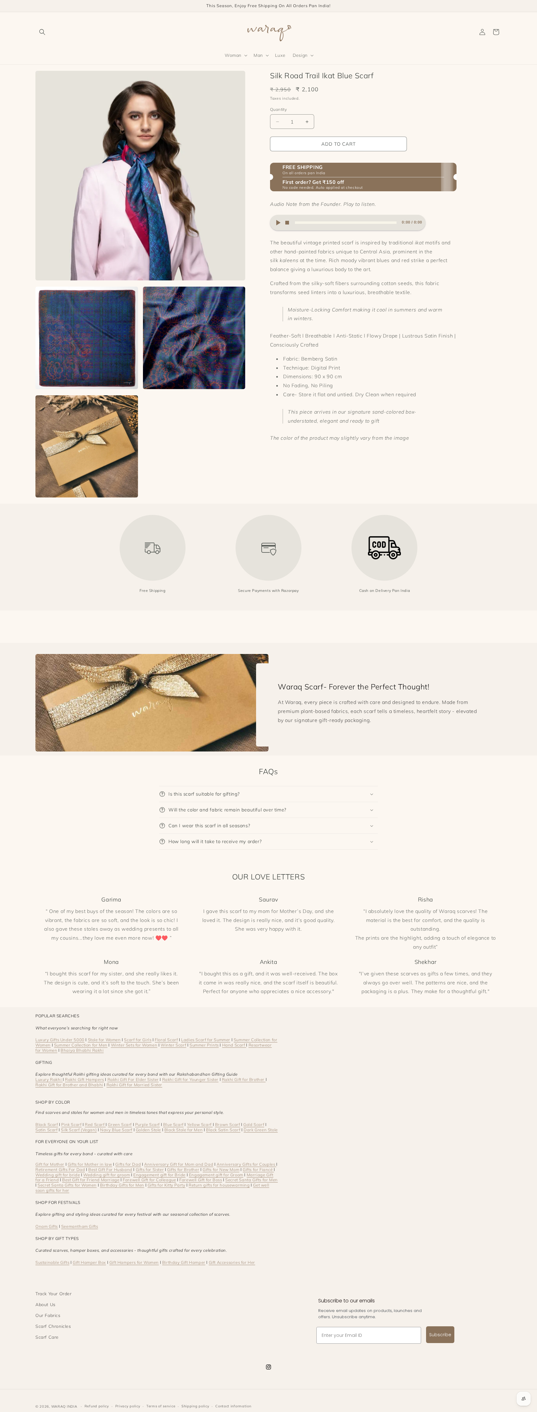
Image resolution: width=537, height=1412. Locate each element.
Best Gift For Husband (110, 1169)
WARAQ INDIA (64, 1406)
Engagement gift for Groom (216, 1174)
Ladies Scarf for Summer (205, 1039)
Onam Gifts (46, 1226)
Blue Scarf (173, 1124)
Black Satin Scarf (223, 1129)
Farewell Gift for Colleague (149, 1179)
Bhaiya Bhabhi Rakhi (82, 1050)
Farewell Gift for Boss (200, 1179)
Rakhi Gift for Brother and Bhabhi (69, 1084)
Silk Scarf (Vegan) (79, 1129)
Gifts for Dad (128, 1164)
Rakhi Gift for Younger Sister (190, 1079)
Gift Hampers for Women (134, 1262)
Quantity (278, 109)
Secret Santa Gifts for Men (251, 1179)
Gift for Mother (49, 1164)
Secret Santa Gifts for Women (67, 1185)
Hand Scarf (234, 1044)
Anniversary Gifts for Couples (246, 1164)
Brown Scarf (227, 1124)
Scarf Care (47, 1337)
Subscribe (440, 1335)
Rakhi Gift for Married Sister (134, 1084)
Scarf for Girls (137, 1039)
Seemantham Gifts (79, 1226)
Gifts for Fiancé (258, 1169)
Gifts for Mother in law (90, 1164)
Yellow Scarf (200, 1124)
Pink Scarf (71, 1124)
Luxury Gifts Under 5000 (60, 1039)
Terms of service (160, 1406)
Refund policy (97, 1406)
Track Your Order (53, 1293)
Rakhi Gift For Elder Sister (133, 1079)
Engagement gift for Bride (159, 1174)
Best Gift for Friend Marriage (90, 1179)
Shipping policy (195, 1406)
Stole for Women (104, 1039)
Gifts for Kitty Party (167, 1185)
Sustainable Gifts (52, 1262)
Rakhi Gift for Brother (244, 1079)
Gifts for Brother (183, 1169)
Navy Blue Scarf (116, 1129)
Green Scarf (120, 1124)
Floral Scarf (166, 1039)
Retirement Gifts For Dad (60, 1169)
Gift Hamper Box (89, 1262)
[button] (42, 32)
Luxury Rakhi (49, 1079)
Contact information (233, 1406)
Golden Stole (148, 1129)
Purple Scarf (147, 1124)
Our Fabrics (48, 1315)
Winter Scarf (173, 1044)
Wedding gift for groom (106, 1174)
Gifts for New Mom (221, 1169)
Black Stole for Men (183, 1129)
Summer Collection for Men (81, 1044)
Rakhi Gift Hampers (84, 1079)
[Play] (277, 222)
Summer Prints (204, 1044)
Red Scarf (95, 1124)
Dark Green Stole (261, 1129)
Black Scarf (46, 1124)
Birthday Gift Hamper (183, 1262)
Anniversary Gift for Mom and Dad (178, 1164)
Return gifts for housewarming (219, 1185)
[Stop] (287, 222)
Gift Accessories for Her (232, 1262)
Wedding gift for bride (57, 1174)
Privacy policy (127, 1406)
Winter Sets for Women (134, 1044)
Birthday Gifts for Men (122, 1185)
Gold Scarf (253, 1124)
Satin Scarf (46, 1129)
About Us (45, 1304)
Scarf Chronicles (53, 1326)
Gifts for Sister (150, 1169)
